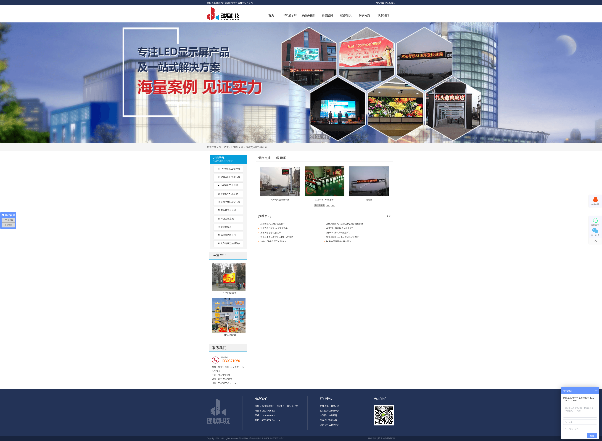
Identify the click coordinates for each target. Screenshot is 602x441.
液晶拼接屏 (308, 15)
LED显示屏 (290, 15)
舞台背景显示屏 (228, 210)
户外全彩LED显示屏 (230, 169)
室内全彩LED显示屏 (230, 177)
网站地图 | (381, 2)
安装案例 (327, 15)
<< (328, 205)
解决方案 (364, 15)
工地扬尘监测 (229, 335)
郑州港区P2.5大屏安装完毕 (272, 224)
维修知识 (345, 15)
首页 (271, 15)
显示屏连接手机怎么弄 (270, 232)
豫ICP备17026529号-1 (274, 438)
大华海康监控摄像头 (230, 243)
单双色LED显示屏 (229, 193)
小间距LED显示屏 (229, 185)
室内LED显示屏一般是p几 (338, 232)
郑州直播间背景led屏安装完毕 (274, 228)
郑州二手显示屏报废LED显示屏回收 (276, 237)
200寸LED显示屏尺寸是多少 (273, 241)
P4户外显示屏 (229, 293)
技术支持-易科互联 (386, 438)
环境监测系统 (227, 218)
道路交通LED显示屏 (256, 147)
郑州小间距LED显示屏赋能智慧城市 (342, 237)
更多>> (390, 216)
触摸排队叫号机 (228, 235)
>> (333, 205)
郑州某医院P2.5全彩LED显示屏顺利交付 (344, 224)
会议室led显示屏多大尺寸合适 (339, 228)
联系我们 (390, 2)
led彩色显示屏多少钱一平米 (338, 241)
